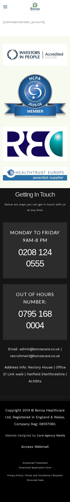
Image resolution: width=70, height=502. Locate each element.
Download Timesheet (35, 463)
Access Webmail (35, 447)
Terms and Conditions (38, 475)
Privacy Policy (15, 475)
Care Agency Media (51, 435)
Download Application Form (35, 467)
